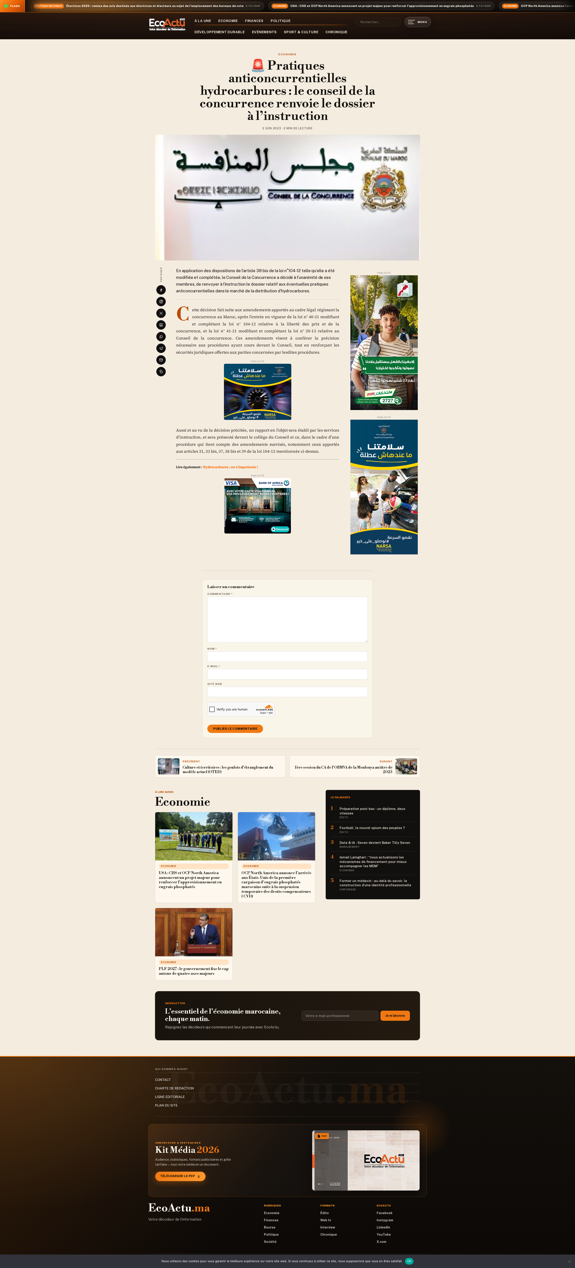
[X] (161, 313)
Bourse (269, 1227)
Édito (324, 1213)
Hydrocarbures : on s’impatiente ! (230, 467)
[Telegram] (161, 348)
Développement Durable (220, 32)
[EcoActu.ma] (167, 24)
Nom (212, 648)
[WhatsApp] (161, 336)
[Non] (569, 1261)
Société (270, 1242)
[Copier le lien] (161, 371)
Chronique (336, 32)
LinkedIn (383, 1227)
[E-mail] (161, 360)
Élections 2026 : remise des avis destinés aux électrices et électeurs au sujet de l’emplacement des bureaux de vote (154, 6)
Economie (228, 20)
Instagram (385, 1220)
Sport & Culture (301, 32)
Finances (254, 20)
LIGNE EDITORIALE (170, 1097)
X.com (381, 1242)
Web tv (325, 1220)
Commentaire (220, 594)
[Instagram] (161, 301)
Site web (214, 684)
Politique (281, 20)
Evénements (264, 32)
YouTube (384, 1234)
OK (409, 1261)
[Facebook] (161, 290)
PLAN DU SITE (166, 1105)
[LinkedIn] (161, 325)
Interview (327, 1227)
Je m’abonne (395, 1015)
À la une (203, 20)
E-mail (213, 666)
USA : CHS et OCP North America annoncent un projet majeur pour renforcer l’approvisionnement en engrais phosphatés (382, 6)
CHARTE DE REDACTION (174, 1088)
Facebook (384, 1213)
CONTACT (163, 1080)
